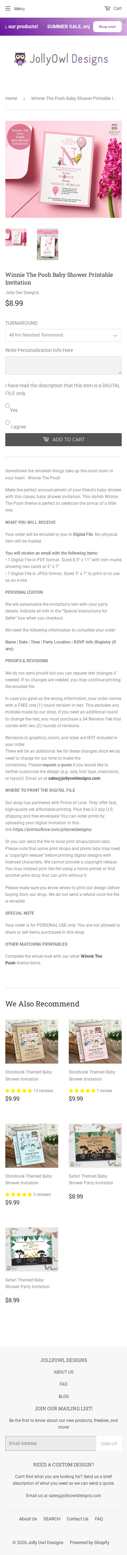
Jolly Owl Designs (46, 1542)
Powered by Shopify (89, 1542)
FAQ (63, 1384)
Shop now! (107, 27)
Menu (19, 8)
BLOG (64, 1396)
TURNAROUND (21, 323)
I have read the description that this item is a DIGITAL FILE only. (62, 389)
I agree (18, 427)
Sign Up (109, 1443)
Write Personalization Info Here (39, 350)
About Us (28, 1518)
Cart (117, 8)
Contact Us (78, 1518)
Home (11, 98)
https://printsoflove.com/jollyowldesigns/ (52, 829)
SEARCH (51, 1518)
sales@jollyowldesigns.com (74, 778)
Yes (14, 410)
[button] (19, 1090)
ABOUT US (63, 1372)
